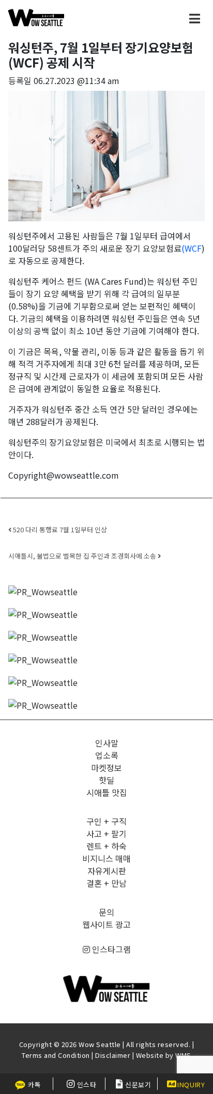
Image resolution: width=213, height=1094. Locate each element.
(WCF (191, 248)
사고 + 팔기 (106, 833)
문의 (106, 912)
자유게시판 (106, 870)
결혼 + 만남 (106, 883)
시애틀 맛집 (106, 792)
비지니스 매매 (106, 858)
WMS (183, 1055)
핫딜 (106, 780)
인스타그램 (110, 949)
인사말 (106, 743)
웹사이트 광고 (106, 924)
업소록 (106, 755)
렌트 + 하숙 (106, 846)
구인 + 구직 (106, 821)
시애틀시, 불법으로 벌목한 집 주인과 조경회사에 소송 (83, 556)
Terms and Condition (56, 1055)
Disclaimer (112, 1055)
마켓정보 (106, 767)
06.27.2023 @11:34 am (76, 80)
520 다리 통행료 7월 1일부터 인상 (59, 529)
